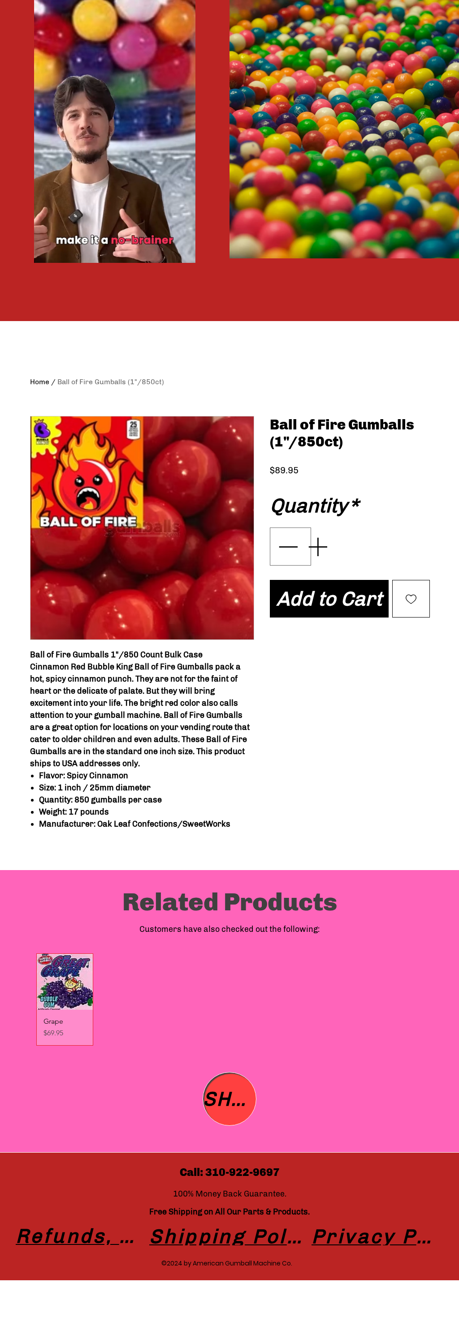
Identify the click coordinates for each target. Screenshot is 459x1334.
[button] (184, 253)
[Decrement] (287, 546)
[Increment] (318, 546)
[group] (229, 999)
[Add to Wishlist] (411, 599)
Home (39, 381)
